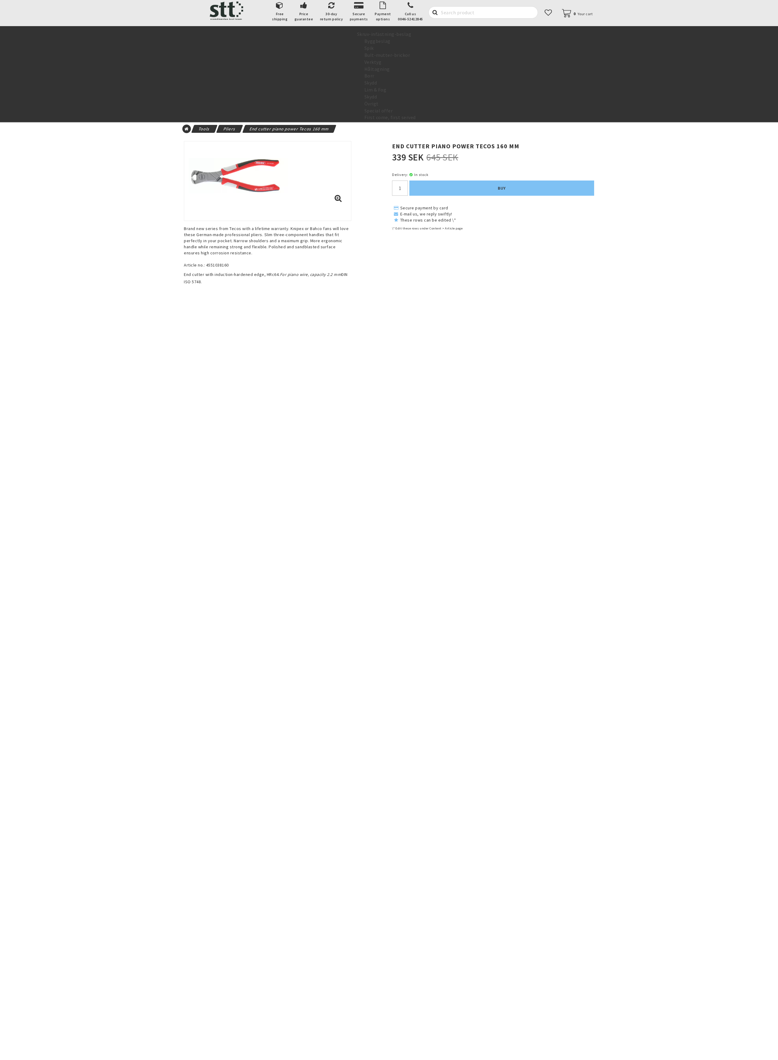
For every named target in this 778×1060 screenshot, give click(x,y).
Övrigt (371, 104)
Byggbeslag (377, 41)
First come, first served (390, 117)
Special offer (378, 111)
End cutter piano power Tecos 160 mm (289, 129)
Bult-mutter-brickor (387, 55)
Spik (369, 48)
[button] (580, 13)
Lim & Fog (375, 90)
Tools (204, 129)
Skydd (370, 83)
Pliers (230, 129)
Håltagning (377, 69)
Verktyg (373, 62)
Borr (369, 76)
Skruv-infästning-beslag (384, 34)
